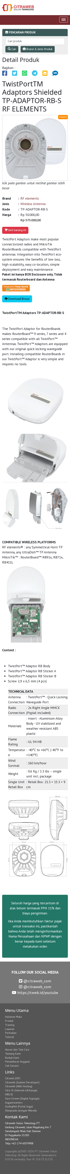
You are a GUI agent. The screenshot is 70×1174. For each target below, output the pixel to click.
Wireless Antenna (33, 204)
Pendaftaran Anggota (17, 1061)
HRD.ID (9, 1094)
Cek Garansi (12, 1065)
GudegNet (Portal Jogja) (19, 1106)
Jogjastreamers (14, 1102)
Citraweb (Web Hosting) (18, 1086)
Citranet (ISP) (12, 1078)
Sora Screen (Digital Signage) (22, 1098)
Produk (9, 1021)
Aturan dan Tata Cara (17, 1049)
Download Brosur (19, 299)
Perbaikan (11, 1033)
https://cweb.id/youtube (37, 992)
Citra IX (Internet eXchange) (21, 1090)
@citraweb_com (36, 981)
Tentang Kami (13, 1053)
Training (9, 1025)
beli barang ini (17, 230)
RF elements (29, 198)
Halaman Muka (13, 1016)
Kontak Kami (12, 1057)
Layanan (9, 1029)
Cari (13, 49)
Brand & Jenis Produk (39, 49)
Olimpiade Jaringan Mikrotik (21, 1110)
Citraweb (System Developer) (22, 1082)
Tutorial (9, 1037)
